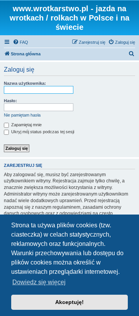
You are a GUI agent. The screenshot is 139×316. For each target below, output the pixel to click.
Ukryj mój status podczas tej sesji (42, 131)
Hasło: (10, 100)
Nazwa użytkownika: (25, 83)
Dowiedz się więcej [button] (39, 282)
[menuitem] (20, 42)
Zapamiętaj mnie (26, 124)
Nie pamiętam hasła (22, 115)
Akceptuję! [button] (69, 302)
